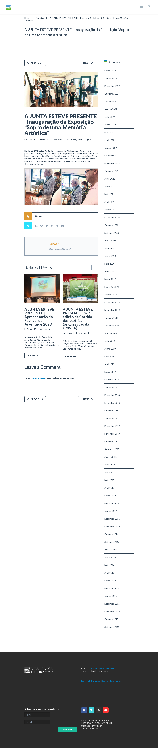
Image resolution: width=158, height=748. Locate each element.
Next (86, 62)
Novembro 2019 (112, 310)
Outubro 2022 (111, 93)
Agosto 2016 (110, 549)
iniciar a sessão (39, 377)
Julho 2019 (109, 341)
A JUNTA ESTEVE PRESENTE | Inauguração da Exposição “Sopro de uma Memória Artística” (60, 124)
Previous (36, 62)
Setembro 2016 (111, 542)
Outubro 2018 (111, 410)
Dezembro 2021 (112, 155)
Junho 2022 (110, 124)
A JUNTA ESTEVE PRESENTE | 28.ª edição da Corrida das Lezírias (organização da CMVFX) (78, 318)
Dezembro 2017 (112, 426)
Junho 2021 (110, 186)
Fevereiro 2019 (111, 379)
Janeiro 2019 (110, 387)
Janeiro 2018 (110, 418)
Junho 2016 (110, 557)
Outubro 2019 (111, 318)
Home (27, 18)
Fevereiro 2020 (111, 287)
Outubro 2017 (111, 441)
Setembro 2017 (111, 449)
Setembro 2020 (111, 233)
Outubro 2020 (111, 225)
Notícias (40, 18)
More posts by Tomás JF (60, 249)
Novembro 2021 (112, 163)
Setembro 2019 (111, 325)
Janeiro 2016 (110, 596)
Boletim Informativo (90, 681)
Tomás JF (31, 139)
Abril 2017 (109, 488)
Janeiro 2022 (110, 148)
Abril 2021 (109, 202)
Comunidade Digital (111, 681)
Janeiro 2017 (110, 511)
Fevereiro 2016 (111, 588)
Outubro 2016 (111, 534)
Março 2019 (110, 372)
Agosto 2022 (110, 109)
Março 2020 (110, 279)
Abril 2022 (109, 140)
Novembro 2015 (112, 611)
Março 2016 (110, 580)
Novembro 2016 (112, 526)
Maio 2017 (109, 480)
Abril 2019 (109, 364)
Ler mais (32, 355)
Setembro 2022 (111, 101)
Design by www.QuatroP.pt (102, 668)
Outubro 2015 (111, 619)
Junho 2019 (110, 348)
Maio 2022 (109, 132)
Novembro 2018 (112, 403)
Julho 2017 (109, 464)
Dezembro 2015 (112, 603)
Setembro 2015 (111, 627)
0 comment (57, 139)
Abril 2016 (109, 573)
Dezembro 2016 (112, 518)
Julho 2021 (109, 178)
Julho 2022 (109, 117)
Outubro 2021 (111, 171)
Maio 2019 (109, 356)
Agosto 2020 (110, 240)
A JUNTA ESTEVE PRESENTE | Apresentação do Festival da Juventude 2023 (39, 316)
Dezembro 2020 (112, 217)
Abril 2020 (109, 271)
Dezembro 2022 (112, 86)
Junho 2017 (110, 472)
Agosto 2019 (110, 333)
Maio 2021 (109, 194)
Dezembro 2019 (112, 302)
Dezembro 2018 (112, 395)
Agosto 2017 (110, 457)
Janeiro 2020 (110, 294)
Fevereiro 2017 (111, 503)
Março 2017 (110, 495)
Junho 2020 (110, 256)
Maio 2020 (109, 263)
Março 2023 (110, 70)
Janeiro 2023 (110, 78)
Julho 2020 (109, 248)
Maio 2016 (109, 565)
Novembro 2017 (112, 433)
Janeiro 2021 (110, 209)
